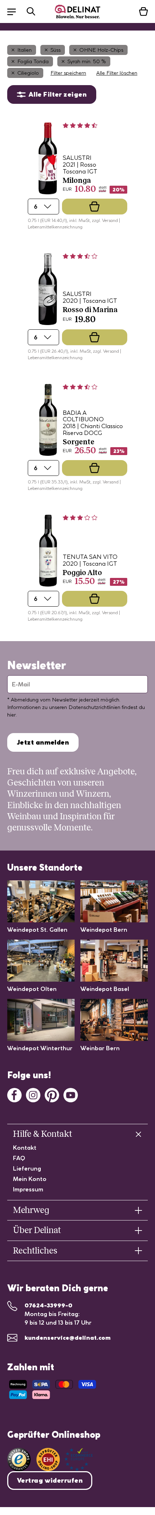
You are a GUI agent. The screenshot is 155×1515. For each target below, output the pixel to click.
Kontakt (24, 1147)
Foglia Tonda (33, 61)
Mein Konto (29, 1178)
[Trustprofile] (64, 1459)
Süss (55, 50)
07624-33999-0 (48, 1305)
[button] (15, 11)
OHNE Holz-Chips (101, 50)
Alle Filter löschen (116, 73)
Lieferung (27, 1168)
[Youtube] (70, 1094)
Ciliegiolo (28, 73)
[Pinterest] (52, 1094)
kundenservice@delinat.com (68, 1337)
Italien (24, 50)
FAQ (19, 1158)
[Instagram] (33, 1094)
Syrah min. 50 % (86, 61)
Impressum (28, 1189)
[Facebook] (14, 1094)
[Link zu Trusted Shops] (19, 1459)
